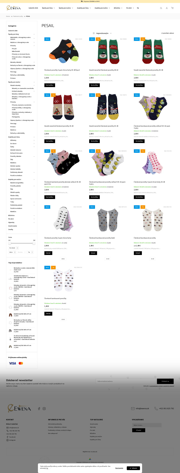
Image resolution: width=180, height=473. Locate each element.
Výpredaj (11, 222)
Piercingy (13, 72)
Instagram (44, 408)
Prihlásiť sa (165, 381)
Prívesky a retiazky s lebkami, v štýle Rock (22, 113)
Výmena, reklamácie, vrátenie (57, 427)
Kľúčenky (13, 140)
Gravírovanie (12, 226)
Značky (10, 230)
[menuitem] (33, 8)
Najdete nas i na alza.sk (90, 452)
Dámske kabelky (15, 169)
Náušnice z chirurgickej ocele (19, 42)
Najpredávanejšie (102, 33)
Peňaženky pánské (16, 205)
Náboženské (16, 51)
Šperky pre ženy (13, 34)
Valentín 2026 (12, 31)
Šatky (12, 147)
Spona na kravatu (15, 199)
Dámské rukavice (15, 150)
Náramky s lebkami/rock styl (21, 94)
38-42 (63, 259)
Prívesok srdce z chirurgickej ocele (21, 58)
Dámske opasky (15, 166)
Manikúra (13, 163)
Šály (11, 160)
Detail (48, 253)
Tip (30, 252)
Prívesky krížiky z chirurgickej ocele (21, 109)
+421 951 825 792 (166, 408)
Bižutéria (11, 215)
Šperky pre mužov (14, 82)
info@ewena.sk (142, 408)
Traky (12, 202)
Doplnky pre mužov (14, 179)
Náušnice (13, 130)
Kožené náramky (17, 91)
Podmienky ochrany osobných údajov (59, 430)
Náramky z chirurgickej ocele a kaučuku (21, 98)
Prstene (13, 78)
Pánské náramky (15, 85)
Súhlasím (134, 468)
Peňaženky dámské (16, 172)
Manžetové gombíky (16, 183)
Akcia (12, 252)
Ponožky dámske (15, 156)
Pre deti (11, 219)
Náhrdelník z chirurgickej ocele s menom (20, 38)
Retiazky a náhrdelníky (17, 75)
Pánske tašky (14, 196)
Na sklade (13, 248)
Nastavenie (119, 468)
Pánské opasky (15, 192)
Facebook (39, 408)
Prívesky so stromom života (21, 54)
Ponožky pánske (15, 186)
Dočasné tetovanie (16, 153)
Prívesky (13, 46)
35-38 (107, 259)
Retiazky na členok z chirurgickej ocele (22, 65)
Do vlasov (13, 144)
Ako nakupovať (53, 433)
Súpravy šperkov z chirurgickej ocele (22, 69)
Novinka (21, 252)
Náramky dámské (15, 62)
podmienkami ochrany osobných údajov (162, 386)
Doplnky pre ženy (14, 137)
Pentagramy (16, 117)
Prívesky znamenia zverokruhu (21, 105)
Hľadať (138, 430)
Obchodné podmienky (55, 424)
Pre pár (14, 49)
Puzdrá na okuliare (16, 176)
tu (47, 468)
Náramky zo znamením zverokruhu (23, 88)
